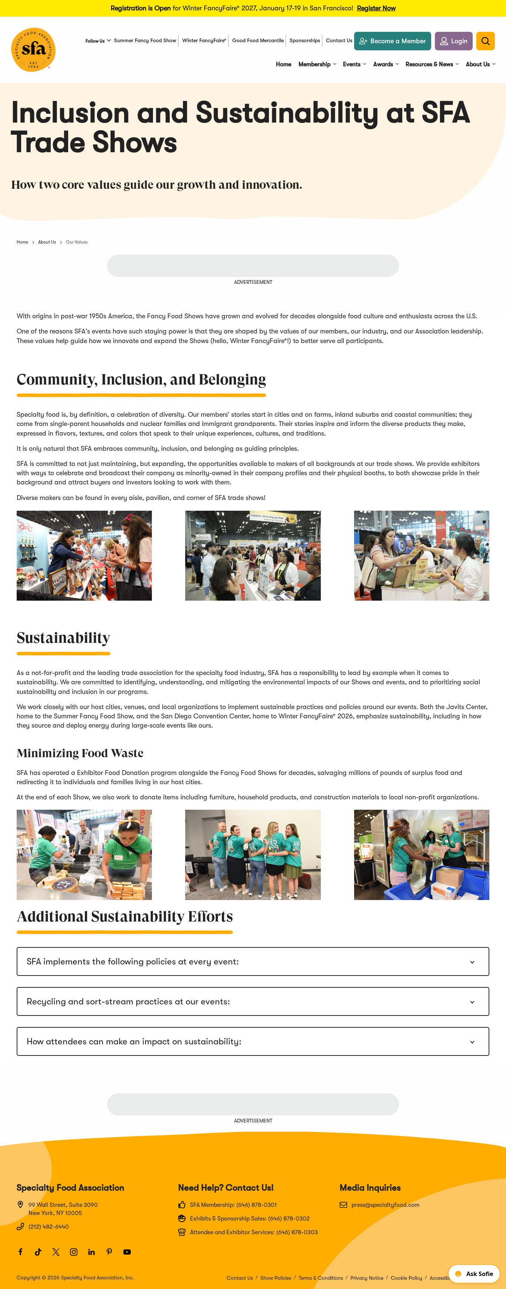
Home (22, 242)
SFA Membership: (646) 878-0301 (233, 1205)
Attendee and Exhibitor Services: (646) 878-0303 (254, 1232)
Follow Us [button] (95, 41)
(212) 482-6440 (49, 1226)
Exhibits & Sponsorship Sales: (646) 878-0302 (250, 1218)
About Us (47, 242)
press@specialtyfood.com (385, 1205)
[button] (454, 41)
